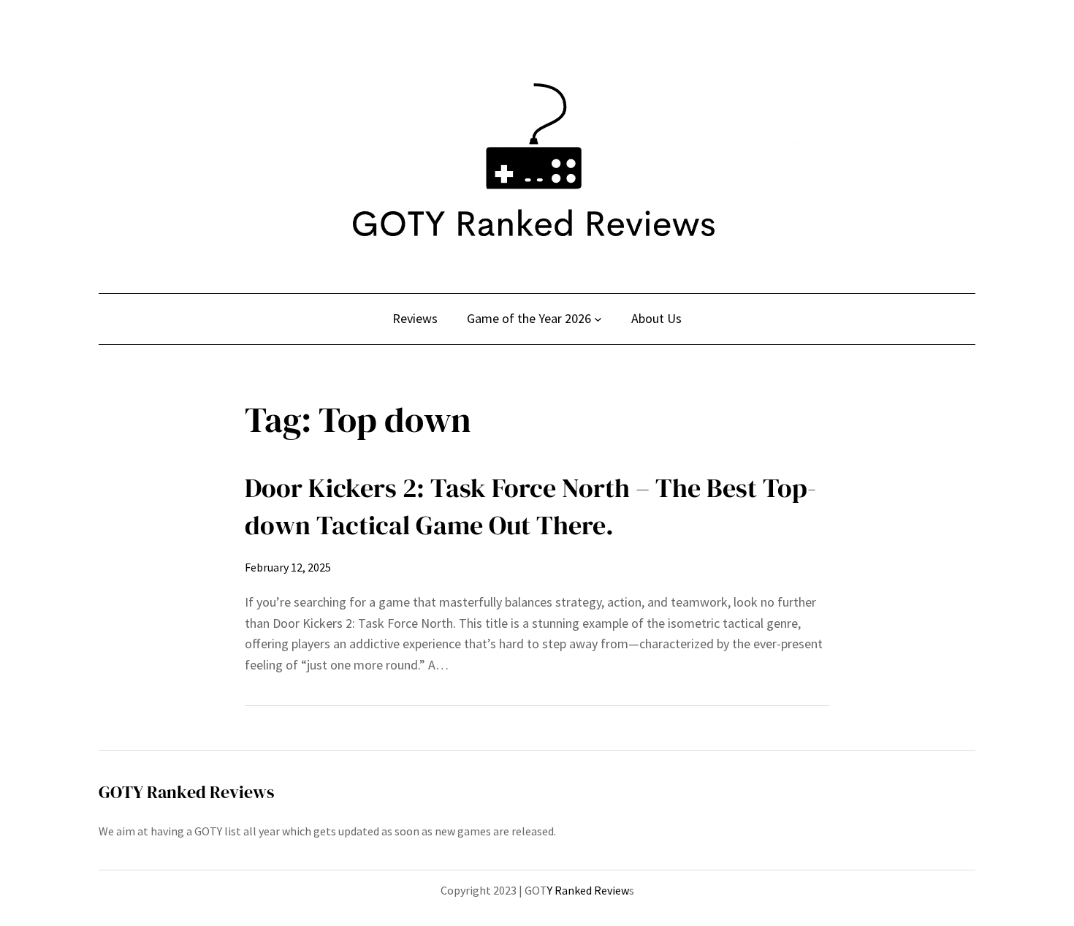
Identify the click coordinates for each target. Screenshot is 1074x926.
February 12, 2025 (288, 567)
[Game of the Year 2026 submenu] (598, 319)
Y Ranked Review (588, 890)
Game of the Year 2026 (529, 318)
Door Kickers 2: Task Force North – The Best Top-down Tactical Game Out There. (530, 506)
